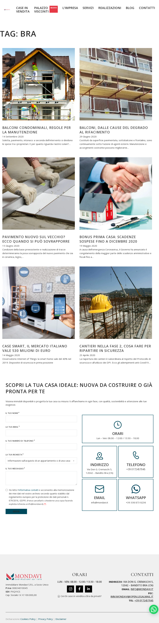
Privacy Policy (45, 619)
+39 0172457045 (135, 469)
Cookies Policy (28, 619)
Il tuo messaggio (15, 468)
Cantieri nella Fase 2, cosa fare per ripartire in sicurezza (115, 348)
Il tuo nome (12, 413)
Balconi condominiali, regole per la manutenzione (36, 129)
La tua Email (12, 427)
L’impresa (70, 8)
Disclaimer (60, 619)
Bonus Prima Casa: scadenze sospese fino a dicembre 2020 (108, 239)
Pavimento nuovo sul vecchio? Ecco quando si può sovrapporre (36, 239)
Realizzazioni (109, 8)
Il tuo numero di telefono (20, 441)
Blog (130, 8)
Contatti (147, 8)
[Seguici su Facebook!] (79, 589)
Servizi (88, 8)
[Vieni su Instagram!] (70, 589)
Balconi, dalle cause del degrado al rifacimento (114, 129)
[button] (153, 609)
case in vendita (23, 9)
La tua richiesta (14, 454)
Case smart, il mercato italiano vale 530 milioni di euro (34, 348)
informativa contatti (29, 490)
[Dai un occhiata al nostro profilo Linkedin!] (88, 589)
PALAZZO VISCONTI (45, 9)
